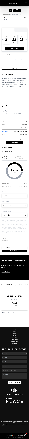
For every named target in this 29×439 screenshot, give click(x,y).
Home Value (15, 339)
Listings (15, 331)
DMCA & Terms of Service (18, 437)
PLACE (14, 422)
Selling (14, 335)
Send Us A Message (14, 382)
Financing (14, 337)
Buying (14, 333)
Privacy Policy (8, 437)
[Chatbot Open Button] (25, 435)
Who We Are (14, 341)
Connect (14, 343)
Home (14, 329)
